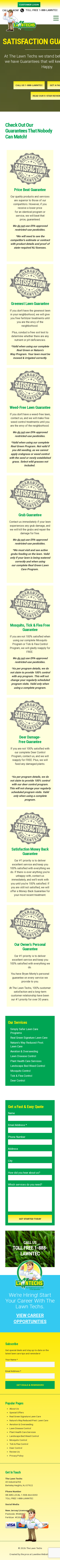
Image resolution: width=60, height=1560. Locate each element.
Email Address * (17, 1125)
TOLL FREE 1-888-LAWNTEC (30, 10)
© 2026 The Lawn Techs (30, 1548)
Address (13, 1148)
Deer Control (17, 1080)
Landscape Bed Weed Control (27, 1065)
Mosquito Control (20, 1070)
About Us (14, 1408)
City (10, 1160)
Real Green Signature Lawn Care (29, 1037)
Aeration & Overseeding (24, 1051)
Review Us (15, 1451)
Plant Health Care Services (26, 1061)
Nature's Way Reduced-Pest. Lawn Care (27, 1044)
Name (11, 1113)
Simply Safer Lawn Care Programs (24, 1031)
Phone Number (16, 1137)
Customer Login (29, 4)
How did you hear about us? (24, 1172)
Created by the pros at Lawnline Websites (30, 1554)
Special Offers (17, 1412)
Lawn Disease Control (23, 1056)
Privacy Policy (16, 1455)
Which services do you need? (25, 1184)
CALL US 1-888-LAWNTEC (29, 85)
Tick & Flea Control (21, 1075)
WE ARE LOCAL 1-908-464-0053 (21, 1495)
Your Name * (11, 1359)
